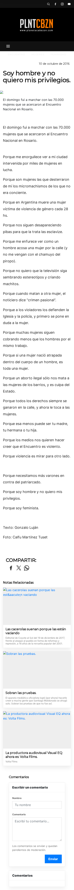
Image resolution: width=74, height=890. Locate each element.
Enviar (53, 859)
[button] (48, 4)
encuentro (16, 54)
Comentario (19, 814)
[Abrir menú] (8, 46)
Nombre (17, 798)
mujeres (38, 54)
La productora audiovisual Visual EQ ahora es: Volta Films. (34, 755)
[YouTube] (69, 4)
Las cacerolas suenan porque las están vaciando (36, 631)
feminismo (58, 54)
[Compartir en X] (19, 568)
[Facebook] (55, 4)
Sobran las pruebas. (21, 693)
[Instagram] (62, 4)
